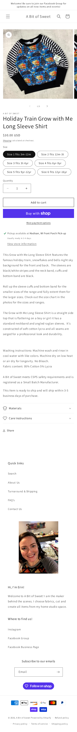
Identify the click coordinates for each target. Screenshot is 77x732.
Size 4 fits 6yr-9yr (50, 163)
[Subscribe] (58, 672)
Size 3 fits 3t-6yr (18, 163)
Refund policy (62, 717)
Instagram (14, 629)
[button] (8, 16)
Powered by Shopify (41, 717)
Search (12, 473)
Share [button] (10, 430)
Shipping (7, 140)
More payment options (38, 222)
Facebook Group (18, 638)
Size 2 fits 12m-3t (52, 154)
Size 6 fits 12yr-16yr (54, 172)
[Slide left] (29, 106)
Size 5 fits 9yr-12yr (19, 172)
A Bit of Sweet (23, 717)
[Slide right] (47, 106)
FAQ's (11, 500)
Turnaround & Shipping (23, 491)
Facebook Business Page (23, 647)
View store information (22, 244)
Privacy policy (20, 723)
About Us (14, 482)
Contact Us (15, 509)
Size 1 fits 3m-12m (19, 154)
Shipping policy (60, 723)
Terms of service (39, 723)
